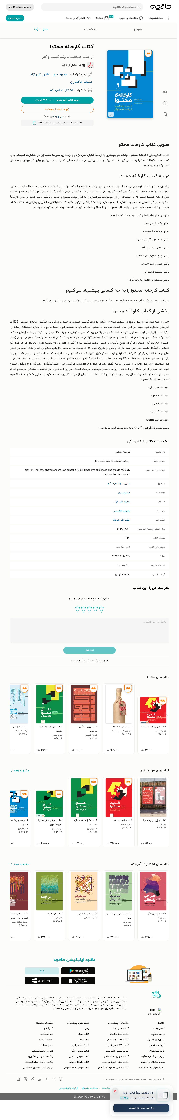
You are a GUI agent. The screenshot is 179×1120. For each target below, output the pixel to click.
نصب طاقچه (15, 18)
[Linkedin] (39, 1079)
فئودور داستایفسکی (42, 1051)
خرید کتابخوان (157, 1051)
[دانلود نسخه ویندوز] (42, 980)
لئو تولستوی (46, 1034)
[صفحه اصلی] (160, 7)
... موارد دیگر (42, 970)
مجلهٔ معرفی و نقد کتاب (152, 1067)
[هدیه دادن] (165, 103)
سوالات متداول (90, 1088)
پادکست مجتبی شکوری (40, 1056)
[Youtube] (46, 1079)
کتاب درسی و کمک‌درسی (76, 1067)
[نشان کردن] (165, 114)
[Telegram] (53, 1079)
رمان (86, 1028)
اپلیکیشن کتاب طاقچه (153, 1056)
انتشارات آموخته (121, 520)
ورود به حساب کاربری (19, 7)
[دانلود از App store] (78, 980)
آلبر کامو (48, 1028)
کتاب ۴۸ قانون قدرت (117, 1045)
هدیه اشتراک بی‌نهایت (153, 1062)
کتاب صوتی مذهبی (79, 1056)
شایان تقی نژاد (122, 501)
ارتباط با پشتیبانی (68, 1088)
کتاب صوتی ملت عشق (117, 1051)
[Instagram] (18, 1079)
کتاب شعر (83, 1039)
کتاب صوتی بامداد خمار (116, 1056)
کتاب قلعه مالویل (119, 1034)
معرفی (138, 29)
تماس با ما (159, 1028)
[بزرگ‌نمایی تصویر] (111, 114)
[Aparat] (25, 1079)
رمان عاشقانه (46, 1039)
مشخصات (91, 29)
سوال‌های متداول (156, 1039)
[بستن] (115, 1091)
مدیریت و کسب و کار (119, 483)
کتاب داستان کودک (79, 1062)
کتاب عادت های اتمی (117, 1039)
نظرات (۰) (41, 29)
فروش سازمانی (157, 1045)
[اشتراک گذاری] (165, 92)
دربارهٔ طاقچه (158, 1034)
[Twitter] (32, 1079)
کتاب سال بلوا (121, 1028)
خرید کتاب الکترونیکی (57, 100)
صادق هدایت (46, 1045)
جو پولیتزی (124, 492)
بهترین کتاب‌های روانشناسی (38, 1067)
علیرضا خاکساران (121, 510)
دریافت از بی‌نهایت (55, 109)
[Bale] (60, 1079)
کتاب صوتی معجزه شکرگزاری (113, 1067)
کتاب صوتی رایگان (79, 1051)
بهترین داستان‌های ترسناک (39, 1062)
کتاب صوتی (83, 1034)
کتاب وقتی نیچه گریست (115, 1062)
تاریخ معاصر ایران (80, 1045)
